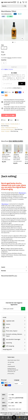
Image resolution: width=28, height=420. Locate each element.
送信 (22, 83)
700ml (4, 48)
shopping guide (11, 366)
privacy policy (11, 373)
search (9, 364)
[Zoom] (22, 38)
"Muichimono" (22, 193)
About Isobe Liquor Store (13, 360)
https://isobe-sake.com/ (14, 409)
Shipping (9, 57)
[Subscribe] (23, 308)
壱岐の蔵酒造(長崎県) (6, 14)
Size (2, 45)
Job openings (11, 362)
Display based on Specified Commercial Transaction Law (13, 370)
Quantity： (4, 60)
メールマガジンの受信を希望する (13, 88)
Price (2, 52)
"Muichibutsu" (5, 204)
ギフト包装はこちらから (7, 69)
